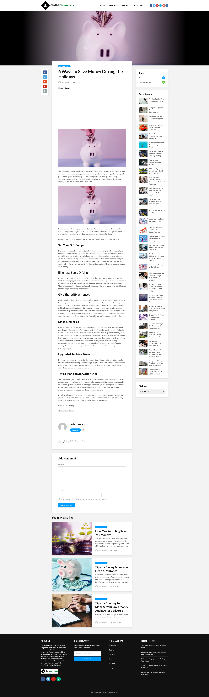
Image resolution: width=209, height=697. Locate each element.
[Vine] (58, 679)
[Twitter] (48, 679)
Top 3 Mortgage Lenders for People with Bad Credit (156, 372)
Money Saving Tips (64, 66)
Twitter (111, 650)
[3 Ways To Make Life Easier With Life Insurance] (143, 127)
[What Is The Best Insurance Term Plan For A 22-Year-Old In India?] (143, 286)
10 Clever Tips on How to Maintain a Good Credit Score (157, 171)
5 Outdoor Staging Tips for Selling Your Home (156, 118)
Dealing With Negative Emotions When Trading (157, 238)
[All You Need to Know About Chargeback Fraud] (143, 145)
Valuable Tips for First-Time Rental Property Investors (155, 334)
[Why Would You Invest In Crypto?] (143, 212)
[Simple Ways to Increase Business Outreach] (143, 136)
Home (102, 5)
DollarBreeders (113, 692)
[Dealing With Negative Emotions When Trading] (143, 238)
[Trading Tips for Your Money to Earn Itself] (143, 101)
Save (61, 411)
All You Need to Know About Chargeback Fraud (156, 145)
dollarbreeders (65, 82)
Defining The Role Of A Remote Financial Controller (156, 247)
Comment (61, 464)
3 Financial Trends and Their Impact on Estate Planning (156, 230)
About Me (113, 5)
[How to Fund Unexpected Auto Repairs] (143, 162)
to (66, 411)
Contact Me (137, 5)
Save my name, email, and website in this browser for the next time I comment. (84, 499)
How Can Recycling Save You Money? (110, 533)
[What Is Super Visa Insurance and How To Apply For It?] (143, 308)
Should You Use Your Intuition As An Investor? (156, 317)
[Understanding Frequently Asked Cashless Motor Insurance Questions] (143, 201)
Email (83, 491)
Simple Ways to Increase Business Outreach (155, 136)
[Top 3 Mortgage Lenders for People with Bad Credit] (143, 372)
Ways (71, 411)
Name (60, 491)
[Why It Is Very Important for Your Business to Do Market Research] (143, 179)
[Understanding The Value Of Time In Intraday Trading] (143, 153)
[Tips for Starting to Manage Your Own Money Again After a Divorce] (72, 611)
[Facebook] (43, 679)
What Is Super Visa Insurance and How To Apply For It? (157, 308)
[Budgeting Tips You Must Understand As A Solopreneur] (143, 110)
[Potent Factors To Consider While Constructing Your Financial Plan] (143, 352)
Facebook (112, 645)
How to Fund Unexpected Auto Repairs (155, 162)
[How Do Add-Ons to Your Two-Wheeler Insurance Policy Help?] (143, 190)
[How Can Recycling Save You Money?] (72, 539)
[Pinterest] (53, 679)
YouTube (112, 654)
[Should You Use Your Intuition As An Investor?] (143, 317)
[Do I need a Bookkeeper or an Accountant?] (143, 343)
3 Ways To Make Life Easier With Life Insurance (156, 127)
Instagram (112, 668)
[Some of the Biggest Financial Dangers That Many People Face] (143, 297)
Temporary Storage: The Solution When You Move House (156, 363)
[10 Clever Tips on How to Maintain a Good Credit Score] (143, 171)
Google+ (112, 663)
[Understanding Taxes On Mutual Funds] (143, 221)
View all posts (75, 430)
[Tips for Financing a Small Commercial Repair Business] (143, 326)
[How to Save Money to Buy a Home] (143, 267)
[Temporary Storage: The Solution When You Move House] (143, 363)
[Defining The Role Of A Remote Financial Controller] (143, 247)
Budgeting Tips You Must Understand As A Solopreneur (156, 110)
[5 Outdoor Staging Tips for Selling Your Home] (143, 118)
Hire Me (125, 5)
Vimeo (111, 659)
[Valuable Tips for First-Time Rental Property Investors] (143, 334)
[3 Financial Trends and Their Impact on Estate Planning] (143, 230)
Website (105, 491)
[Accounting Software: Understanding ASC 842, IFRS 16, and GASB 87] (143, 275)
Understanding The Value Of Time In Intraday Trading (156, 153)
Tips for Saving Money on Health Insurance (111, 569)
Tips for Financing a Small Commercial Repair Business (156, 326)
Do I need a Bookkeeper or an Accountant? (155, 343)
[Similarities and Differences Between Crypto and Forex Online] (143, 256)
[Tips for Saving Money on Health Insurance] (72, 575)
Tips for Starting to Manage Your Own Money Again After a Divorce (111, 606)
